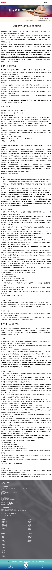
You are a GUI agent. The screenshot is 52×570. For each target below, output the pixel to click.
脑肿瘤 (3, 544)
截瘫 (3, 537)
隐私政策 (3, 558)
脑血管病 (3, 543)
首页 (22, 20)
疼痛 (3, 540)
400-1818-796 (11, 503)
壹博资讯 (3, 555)
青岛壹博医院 (4, 526)
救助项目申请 (29, 540)
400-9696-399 (11, 492)
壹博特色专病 (4, 524)
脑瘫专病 (29, 521)
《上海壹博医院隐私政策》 (40, 561)
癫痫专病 (29, 525)
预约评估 (3, 556)
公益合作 (29, 539)
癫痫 (3, 539)
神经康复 (3, 547)
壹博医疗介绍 (4, 521)
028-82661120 (11, 514)
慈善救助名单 (29, 541)
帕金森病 (29, 528)
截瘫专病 (29, 524)
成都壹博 (3, 528)
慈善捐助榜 (29, 536)
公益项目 (29, 537)
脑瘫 (3, 535)
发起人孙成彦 (4, 522)
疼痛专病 (29, 526)
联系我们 (46, 2)
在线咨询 (41, 567)
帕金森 (3, 541)
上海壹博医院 (4, 525)
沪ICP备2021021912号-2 (14, 561)
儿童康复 (29, 529)
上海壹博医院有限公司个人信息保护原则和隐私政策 (37, 20)
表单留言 (10, 567)
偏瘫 (3, 536)
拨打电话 (26, 568)
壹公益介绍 (29, 535)
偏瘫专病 (29, 522)
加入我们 (3, 552)
